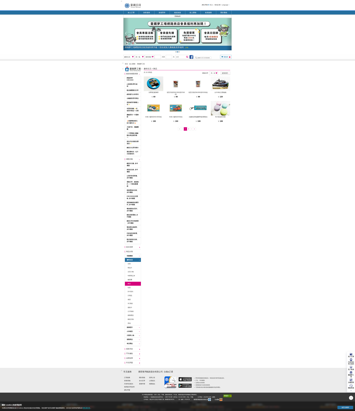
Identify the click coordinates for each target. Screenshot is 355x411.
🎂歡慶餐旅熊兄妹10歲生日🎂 (132, 122)
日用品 (130, 295)
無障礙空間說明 (129, 387)
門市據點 (129, 353)
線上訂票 (131, 12)
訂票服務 (127, 377)
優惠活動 (129, 159)
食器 (129, 299)
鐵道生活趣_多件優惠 (132, 164)
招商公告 (152, 377)
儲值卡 (130, 307)
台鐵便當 (351, 382)
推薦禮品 (131, 315)
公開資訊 (152, 380)
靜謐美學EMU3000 (130, 79)
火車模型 (130, 331)
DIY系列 (130, 291)
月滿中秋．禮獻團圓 (133, 128)
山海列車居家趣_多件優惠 (132, 177)
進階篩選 (225, 73)
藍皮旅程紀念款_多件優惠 (132, 240)
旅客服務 (146, 12)
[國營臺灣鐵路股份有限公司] (133, 5)
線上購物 (193, 12)
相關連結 (152, 384)
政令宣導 (142, 380)
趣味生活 (130, 260)
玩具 (129, 287)
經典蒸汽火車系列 (133, 94)
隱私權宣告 (86, 408)
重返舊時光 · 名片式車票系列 (132, 153)
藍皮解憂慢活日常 (133, 90)
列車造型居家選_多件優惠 (132, 234)
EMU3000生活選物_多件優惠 (132, 197)
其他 (129, 323)
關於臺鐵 (223, 12)
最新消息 (129, 349)
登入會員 (351, 369)
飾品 (129, 283)
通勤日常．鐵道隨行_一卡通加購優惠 (133, 184)
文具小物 (131, 271)
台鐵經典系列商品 (133, 98)
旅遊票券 (162, 12)
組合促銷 (129, 247)
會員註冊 (218, 5)
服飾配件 (130, 327)
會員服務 (208, 12)
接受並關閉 (345, 407)
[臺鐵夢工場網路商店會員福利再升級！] (177, 34)
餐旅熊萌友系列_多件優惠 (132, 210)
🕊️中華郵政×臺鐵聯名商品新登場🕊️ (132, 135)
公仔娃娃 (131, 311)
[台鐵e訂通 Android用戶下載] (185, 386)
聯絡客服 (351, 388)
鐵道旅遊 (177, 12)
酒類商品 (130, 339)
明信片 (130, 268)
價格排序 (205, 73)
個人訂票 (351, 356)
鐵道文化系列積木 (133, 147)
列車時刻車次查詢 (351, 363)
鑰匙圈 (130, 279)
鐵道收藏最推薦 (132, 74)
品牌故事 (129, 358)
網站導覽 (205, 5)
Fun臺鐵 (217, 399)
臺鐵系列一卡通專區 (133, 116)
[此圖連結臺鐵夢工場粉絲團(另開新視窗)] (200, 57)
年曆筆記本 (131, 275)
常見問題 (129, 363)
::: (121, 1)
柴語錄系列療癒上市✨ (133, 103)
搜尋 (187, 57)
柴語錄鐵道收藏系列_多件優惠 (133, 203)
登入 (211, 5)
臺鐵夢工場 (351, 375)
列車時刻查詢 (128, 384)
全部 (129, 264)
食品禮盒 (130, 343)
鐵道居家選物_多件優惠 (132, 216)
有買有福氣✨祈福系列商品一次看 (133, 109)
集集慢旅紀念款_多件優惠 (132, 191)
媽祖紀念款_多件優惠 (132, 170)
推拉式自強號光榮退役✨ (133, 142)
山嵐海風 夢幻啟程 (132, 85)
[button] (126, 32)
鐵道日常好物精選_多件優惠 (133, 222)
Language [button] (225, 5)
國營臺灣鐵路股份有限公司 (201, 399)
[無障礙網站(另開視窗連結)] (227, 396)
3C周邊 (130, 303)
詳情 (186, 47)
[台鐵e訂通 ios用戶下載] (185, 379)
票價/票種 (127, 380)
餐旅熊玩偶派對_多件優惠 (132, 228)
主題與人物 (130, 335)
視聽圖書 (130, 256)
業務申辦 (142, 384)
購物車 (226, 57)
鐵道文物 (131, 319)
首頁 (126, 64)
